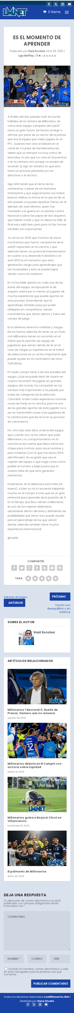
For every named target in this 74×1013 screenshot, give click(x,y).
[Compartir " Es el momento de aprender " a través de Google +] (29, 568)
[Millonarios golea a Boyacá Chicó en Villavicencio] (37, 794)
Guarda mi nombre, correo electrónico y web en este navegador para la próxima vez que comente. (36, 971)
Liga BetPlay (26, 56)
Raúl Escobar (36, 51)
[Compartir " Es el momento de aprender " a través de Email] (52, 568)
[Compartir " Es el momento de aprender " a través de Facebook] (14, 568)
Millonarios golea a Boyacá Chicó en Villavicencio (35, 819)
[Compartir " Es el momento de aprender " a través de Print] (60, 568)
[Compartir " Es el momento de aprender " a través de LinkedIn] (44, 568)
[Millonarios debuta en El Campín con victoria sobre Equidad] (37, 740)
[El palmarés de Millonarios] (37, 848)
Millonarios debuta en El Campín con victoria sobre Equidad (35, 765)
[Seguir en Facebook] (49, 4)
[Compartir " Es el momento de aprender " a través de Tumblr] (37, 568)
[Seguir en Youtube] (69, 4)
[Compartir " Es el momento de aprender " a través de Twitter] (22, 568)
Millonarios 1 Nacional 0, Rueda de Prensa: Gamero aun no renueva (33, 711)
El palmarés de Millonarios (27, 871)
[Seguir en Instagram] (62, 4)
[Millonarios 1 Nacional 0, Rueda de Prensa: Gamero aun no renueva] (37, 686)
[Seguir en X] (55, 4)
